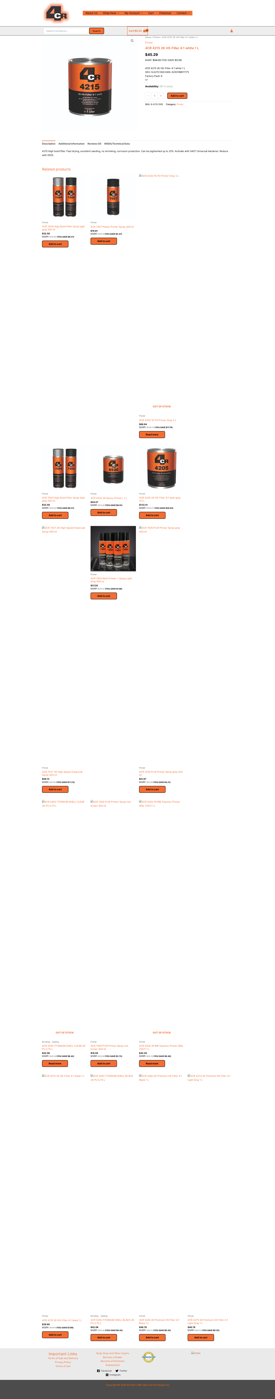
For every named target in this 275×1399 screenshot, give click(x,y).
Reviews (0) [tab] (94, 143)
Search (97, 30)
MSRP (148, 60)
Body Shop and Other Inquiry (112, 1353)
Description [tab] (48, 143)
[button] (132, 41)
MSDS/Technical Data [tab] (117, 143)
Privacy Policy (63, 1362)
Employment (113, 1365)
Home (148, 37)
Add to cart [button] (55, 243)
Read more (152, 434)
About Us (91, 13)
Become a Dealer (112, 1357)
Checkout (165, 13)
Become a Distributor (113, 1361)
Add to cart (177, 95)
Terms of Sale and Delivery (63, 1358)
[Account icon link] (231, 30)
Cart (151, 13)
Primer (156, 37)
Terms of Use (63, 1366)
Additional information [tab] (71, 143)
